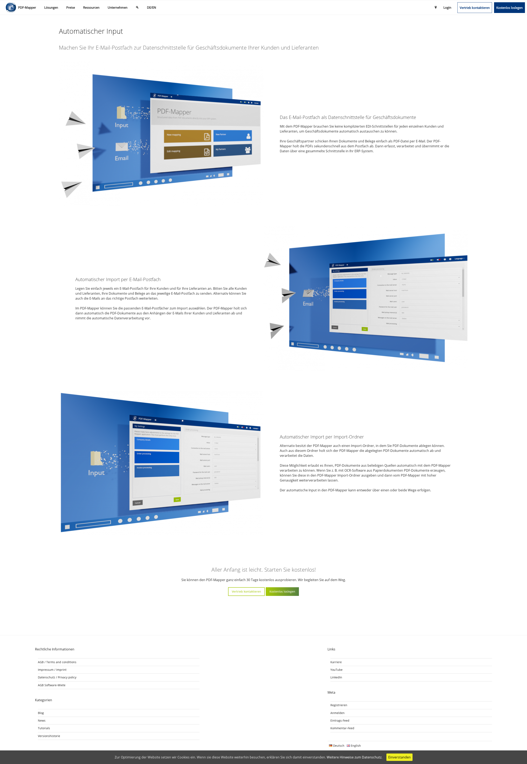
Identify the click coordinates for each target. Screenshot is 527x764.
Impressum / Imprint (52, 670)
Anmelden (337, 713)
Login (447, 7)
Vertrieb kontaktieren (475, 8)
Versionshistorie (49, 736)
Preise (70, 7)
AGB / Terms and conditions (57, 662)
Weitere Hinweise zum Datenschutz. (354, 757)
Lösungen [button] (51, 7)
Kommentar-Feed (342, 728)
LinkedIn (336, 677)
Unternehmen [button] (117, 7)
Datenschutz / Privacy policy (57, 677)
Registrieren (338, 705)
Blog (41, 713)
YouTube (336, 670)
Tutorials (44, 728)
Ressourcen (91, 7)
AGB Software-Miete (51, 685)
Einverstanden (399, 757)
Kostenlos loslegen (509, 8)
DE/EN (151, 7)
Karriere (336, 662)
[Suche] (137, 7)
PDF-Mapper (27, 7)
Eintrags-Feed (339, 720)
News (41, 720)
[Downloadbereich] (435, 7)
